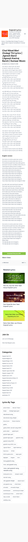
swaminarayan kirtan (8, 493)
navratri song (7, 477)
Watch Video (6, 257)
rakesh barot (21, 480)
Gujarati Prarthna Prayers (8, 383)
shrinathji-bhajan (15, 487)
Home (3, 41)
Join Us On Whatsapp (7, 339)
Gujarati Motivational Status (9, 378)
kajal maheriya (17, 447)
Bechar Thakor (16, 407)
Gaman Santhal (16, 421)
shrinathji (5, 487)
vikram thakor (16, 496)
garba (5, 424)
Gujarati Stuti (5, 392)
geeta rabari (6, 431)
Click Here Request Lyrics (8, 343)
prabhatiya (5, 395)
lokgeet (13, 457)
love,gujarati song (8, 461)
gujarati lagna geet (8, 437)
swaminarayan (6, 490)
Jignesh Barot (7, 447)
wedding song (6, 500)
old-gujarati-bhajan (9, 480)
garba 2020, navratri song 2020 (12, 428)
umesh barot (19, 493)
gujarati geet (15, 431)
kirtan (12, 451)
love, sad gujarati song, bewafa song (11, 469)
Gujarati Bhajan (6, 361)
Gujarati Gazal (5, 368)
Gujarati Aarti (5, 356)
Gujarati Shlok (5, 385)
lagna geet (19, 454)
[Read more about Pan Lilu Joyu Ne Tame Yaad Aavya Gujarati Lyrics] (14, 278)
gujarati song (19, 437)
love (18, 457)
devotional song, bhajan (10, 418)
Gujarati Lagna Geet (7, 370)
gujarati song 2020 (8, 441)
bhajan (5, 411)
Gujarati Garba (5, 366)
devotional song (8, 414)
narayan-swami (19, 474)
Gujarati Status (6, 390)
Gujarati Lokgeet (6, 373)
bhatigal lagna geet (14, 411)
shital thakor (18, 484)
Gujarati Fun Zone (6, 363)
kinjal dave (5, 451)
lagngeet (5, 457)
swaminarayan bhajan (18, 490)
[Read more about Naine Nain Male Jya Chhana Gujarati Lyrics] (14, 315)
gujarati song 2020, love (9, 444)
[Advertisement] (14, 14)
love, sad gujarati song (10, 464)
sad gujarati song (7, 484)
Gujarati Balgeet (6, 358)
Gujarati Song (5, 388)
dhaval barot (6, 421)
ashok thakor (6, 407)
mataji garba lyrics (7, 474)
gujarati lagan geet (8, 434)
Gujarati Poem (5, 380)
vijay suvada (6, 496)
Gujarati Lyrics (15, 30)
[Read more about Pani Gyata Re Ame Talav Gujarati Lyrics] (14, 297)
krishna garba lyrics (8, 454)
